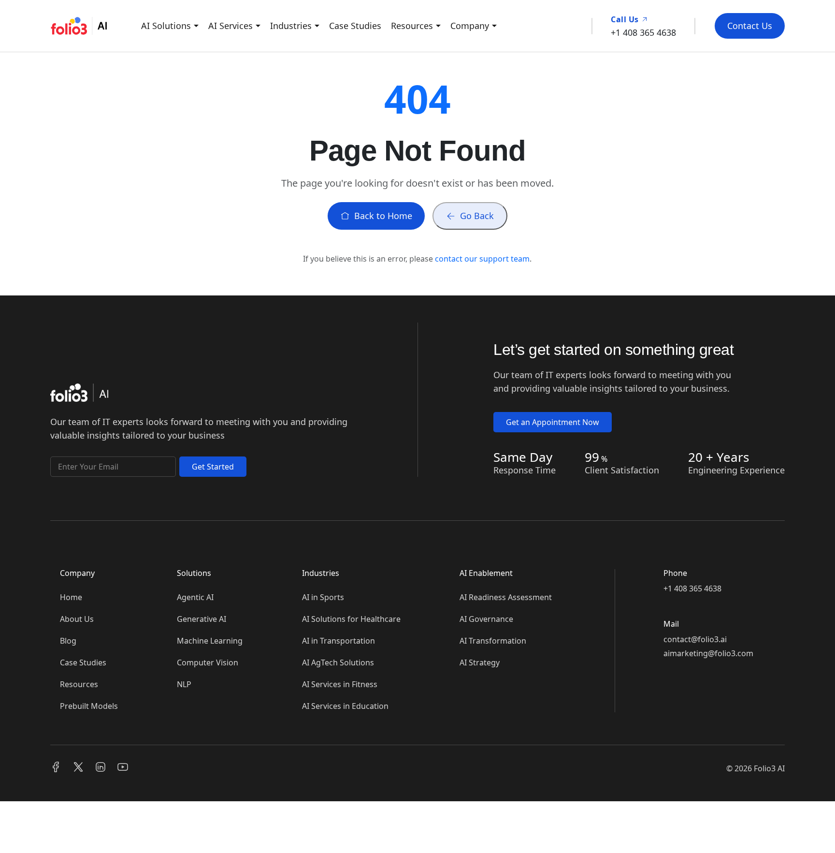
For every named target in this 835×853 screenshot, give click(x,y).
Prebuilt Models (89, 706)
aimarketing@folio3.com (708, 653)
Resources (412, 25)
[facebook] (56, 768)
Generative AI (201, 619)
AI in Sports (323, 597)
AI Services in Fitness (339, 684)
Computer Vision (207, 662)
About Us (77, 619)
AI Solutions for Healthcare (351, 619)
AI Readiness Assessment (506, 597)
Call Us (626, 19)
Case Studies (355, 25)
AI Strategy (480, 662)
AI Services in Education (345, 706)
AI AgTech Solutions (338, 662)
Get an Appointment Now (552, 422)
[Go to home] (79, 395)
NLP (184, 684)
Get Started (213, 466)
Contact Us (749, 25)
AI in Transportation (338, 640)
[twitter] (78, 768)
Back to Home (383, 215)
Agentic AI (195, 597)
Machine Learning (210, 640)
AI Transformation (493, 640)
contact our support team (482, 258)
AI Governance (486, 619)
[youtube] (123, 768)
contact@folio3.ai (695, 639)
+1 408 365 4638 (692, 588)
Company (469, 25)
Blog (68, 640)
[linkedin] (100, 768)
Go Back (477, 215)
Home (71, 597)
